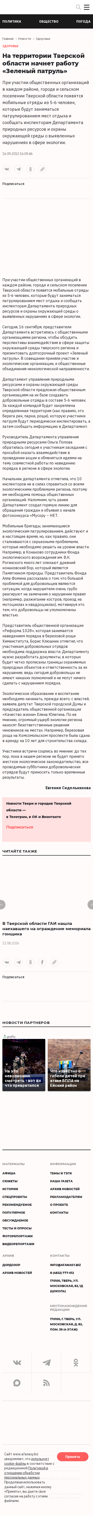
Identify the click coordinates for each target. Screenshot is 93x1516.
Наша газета (61, 1181)
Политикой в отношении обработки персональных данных (26, 1473)
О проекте (59, 1205)
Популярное (13, 1212)
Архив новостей (65, 1189)
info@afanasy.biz (65, 1265)
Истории (10, 1189)
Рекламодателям (66, 1197)
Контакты (59, 1212)
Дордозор (11, 1265)
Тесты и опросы (17, 1228)
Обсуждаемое (15, 1220)
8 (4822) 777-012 (62, 1273)
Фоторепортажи (17, 1236)
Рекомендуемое (17, 1205)
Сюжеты (10, 1181)
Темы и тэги (61, 1173)
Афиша (9, 1173)
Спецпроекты (14, 1197)
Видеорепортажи (18, 1244)
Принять (72, 1457)
